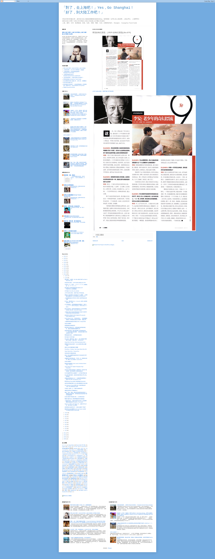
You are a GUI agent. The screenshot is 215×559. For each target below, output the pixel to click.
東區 (80, 478)
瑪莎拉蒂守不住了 (74, 243)
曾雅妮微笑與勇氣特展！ (70, 325)
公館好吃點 (67, 461)
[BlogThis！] (98, 235)
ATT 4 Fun (64, 445)
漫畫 (72, 481)
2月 (66, 428)
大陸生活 (77, 465)
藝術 (72, 485)
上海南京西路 (79, 450)
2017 (65, 264)
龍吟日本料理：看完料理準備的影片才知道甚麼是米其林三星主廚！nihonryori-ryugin (76, 309)
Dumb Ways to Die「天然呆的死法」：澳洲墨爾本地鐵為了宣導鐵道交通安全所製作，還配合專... (76, 319)
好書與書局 (71, 467)
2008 (65, 438)
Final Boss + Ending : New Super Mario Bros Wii (76, 349)
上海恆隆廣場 (83, 452)
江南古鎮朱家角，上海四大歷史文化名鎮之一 (73, 77)
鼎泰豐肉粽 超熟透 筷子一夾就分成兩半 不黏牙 (75, 407)
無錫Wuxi (80, 481)
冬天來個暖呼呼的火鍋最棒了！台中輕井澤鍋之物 (76, 373)
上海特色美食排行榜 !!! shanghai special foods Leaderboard (71, 75)
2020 (65, 258)
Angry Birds (71, 445)
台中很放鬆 (66, 462)
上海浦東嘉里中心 (80, 455)
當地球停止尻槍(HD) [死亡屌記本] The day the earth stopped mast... (75, 316)
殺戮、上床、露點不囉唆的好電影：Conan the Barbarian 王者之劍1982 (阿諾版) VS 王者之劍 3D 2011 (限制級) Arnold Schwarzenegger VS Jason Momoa (87, 522)
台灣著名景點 (81, 462)
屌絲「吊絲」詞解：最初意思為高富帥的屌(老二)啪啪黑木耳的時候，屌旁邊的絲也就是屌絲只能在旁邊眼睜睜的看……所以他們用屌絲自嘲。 (78, 164)
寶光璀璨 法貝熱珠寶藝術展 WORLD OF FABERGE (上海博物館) (74, 288)
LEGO (63, 446)
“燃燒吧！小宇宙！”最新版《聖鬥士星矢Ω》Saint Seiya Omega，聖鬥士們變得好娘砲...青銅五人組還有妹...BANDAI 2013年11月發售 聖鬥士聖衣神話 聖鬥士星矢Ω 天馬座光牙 (78, 113)
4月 (66, 424)
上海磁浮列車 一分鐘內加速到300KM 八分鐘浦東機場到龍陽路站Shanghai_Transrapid (76, 401)
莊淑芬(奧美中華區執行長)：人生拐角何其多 (74, 396)
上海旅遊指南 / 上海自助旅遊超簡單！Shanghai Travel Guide (71, 72)
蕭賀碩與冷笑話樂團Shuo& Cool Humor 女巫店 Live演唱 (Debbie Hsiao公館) (75, 409)
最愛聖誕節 (74, 478)
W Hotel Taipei (77, 446)
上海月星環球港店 (70, 455)
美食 (72, 484)
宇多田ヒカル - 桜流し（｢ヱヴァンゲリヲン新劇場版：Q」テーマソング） (76, 285)
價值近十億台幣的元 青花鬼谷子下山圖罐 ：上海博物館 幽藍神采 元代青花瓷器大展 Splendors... (76, 295)
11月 (66, 277)
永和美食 (65, 479)
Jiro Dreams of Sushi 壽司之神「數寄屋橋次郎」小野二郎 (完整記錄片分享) (76, 386)
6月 (66, 420)
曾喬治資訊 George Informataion (71, 216)
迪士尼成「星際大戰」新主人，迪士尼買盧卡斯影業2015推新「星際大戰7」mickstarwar (76, 339)
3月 (66, 426)
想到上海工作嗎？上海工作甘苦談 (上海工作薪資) (74, 68)
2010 (65, 435)
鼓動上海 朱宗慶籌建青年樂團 (71, 347)
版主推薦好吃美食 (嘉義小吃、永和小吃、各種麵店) (75, 80)
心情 (83, 470)
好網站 (63, 468)
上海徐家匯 (75, 452)
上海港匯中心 (71, 457)
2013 (65, 272)
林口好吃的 (85, 478)
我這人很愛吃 (78, 475)
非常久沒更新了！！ (67, 135)
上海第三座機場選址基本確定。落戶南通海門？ (80, 537)
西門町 (81, 485)
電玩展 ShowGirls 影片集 (69, 87)
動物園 (73, 461)
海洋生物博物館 (82, 479)
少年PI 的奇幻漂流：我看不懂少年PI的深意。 (103, 91)
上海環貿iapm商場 (81, 457)
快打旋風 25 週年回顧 (69, 337)
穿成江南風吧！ (68, 361)
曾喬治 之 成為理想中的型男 (70, 231)
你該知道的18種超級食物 (70, 353)
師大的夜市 (79, 468)
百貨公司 (70, 482)
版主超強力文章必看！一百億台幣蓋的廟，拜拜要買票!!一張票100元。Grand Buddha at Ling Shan (75, 85)
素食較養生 (66, 484)
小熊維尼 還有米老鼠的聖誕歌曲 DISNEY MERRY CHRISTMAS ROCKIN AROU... (76, 312)
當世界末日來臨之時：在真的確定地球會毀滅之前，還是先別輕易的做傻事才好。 (75, 328)
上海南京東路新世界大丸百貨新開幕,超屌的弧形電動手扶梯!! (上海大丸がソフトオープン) (78, 139)
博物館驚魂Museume (82, 461)
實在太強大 (70, 468)
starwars (76, 448)
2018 (65, 262)
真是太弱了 (79, 482)
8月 (66, 416)
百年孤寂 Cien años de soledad (72, 291)
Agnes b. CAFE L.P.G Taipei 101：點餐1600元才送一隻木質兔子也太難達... (76, 404)
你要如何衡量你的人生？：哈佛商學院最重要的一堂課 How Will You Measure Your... (76, 379)
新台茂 (63, 477)
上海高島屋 (78, 459)
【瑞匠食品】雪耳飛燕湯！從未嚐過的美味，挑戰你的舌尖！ (78, 119)
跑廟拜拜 (85, 487)
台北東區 (74, 462)
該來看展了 (70, 487)
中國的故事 (85, 459)
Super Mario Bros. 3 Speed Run (72, 351)
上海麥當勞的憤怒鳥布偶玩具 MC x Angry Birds (75, 321)
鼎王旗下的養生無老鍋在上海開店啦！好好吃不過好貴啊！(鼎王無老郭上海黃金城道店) (76, 370)
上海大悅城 (68, 452)
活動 (76, 479)
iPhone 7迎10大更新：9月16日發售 (78, 222)
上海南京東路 (71, 449)
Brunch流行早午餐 (80, 445)
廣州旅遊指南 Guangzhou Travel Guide (72, 79)
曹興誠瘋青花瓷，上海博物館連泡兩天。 (74, 335)
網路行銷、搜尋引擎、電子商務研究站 (72, 221)
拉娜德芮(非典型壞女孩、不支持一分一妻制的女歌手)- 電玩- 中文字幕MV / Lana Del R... (76, 359)
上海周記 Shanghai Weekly (78, 451)
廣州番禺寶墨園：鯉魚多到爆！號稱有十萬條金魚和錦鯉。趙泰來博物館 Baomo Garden (78, 155)
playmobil (84, 446)
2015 (65, 268)
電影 (97, 236)
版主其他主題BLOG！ (68, 82)
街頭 (77, 485)
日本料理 (74, 477)
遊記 (76, 488)
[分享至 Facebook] (101, 235)
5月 (66, 422)
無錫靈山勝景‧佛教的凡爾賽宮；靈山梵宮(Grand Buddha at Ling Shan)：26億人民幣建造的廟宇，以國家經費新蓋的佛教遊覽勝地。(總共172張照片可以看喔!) (78, 129)
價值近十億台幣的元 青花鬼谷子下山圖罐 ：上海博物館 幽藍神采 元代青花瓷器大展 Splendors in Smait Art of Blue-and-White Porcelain (78, 104)
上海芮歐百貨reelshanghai (68, 458)
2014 (65, 270)
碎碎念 (85, 482)
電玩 (66, 490)
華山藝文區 (67, 485)
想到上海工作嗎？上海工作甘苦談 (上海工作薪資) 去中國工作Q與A (85, 513)
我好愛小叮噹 (80, 473)
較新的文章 (95, 240)
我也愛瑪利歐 (81, 471)
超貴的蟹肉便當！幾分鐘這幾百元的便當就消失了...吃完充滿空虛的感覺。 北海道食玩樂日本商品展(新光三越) (76, 332)
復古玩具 (76, 470)
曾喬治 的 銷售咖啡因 (68, 185)
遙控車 (81, 488)
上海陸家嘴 (79, 458)
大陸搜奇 (71, 465)
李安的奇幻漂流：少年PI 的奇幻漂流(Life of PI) (75, 282)
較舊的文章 (149, 240)
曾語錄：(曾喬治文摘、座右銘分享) (72, 206)
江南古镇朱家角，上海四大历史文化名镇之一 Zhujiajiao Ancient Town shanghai (78, 95)
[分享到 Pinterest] (103, 235)
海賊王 (63, 481)
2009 (65, 437)
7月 (66, 418)
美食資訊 (78, 484)
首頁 (123, 240)
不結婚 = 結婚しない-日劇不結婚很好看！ (74, 388)
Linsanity (69, 446)
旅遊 (68, 477)
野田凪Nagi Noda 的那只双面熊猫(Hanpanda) (75, 381)
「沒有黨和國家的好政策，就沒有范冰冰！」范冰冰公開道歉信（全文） (78, 177)
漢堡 (68, 481)
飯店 (71, 491)
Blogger (110, 548)
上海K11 (82, 448)
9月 (66, 414)
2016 (65, 266)
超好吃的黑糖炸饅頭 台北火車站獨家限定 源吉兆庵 (76, 383)
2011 (65, 433)
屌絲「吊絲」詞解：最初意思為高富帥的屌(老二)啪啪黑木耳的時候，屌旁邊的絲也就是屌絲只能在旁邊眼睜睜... (76, 393)
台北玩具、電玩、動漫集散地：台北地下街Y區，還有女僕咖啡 (84, 529)
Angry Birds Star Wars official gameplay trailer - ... (76, 342)
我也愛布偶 (73, 471)
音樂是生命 (73, 490)
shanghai (65, 448)
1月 (66, 430)
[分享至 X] (100, 235)
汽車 (71, 479)
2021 (65, 256)
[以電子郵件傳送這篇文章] (96, 235)
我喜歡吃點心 (70, 473)
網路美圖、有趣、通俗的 (69, 175)
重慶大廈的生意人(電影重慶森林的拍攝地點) (74, 398)
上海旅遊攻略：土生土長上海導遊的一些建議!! (73, 69)
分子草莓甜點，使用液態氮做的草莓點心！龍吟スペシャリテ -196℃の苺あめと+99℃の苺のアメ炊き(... (76, 305)
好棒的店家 (81, 467)
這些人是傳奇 (68, 488)
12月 (66, 275)
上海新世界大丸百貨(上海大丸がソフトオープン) (72, 454)
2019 (65, 260)
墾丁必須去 (81, 464)
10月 (66, 412)
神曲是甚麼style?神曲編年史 (71, 390)
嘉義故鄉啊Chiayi (73, 464)
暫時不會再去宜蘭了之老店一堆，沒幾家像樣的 (80, 505)
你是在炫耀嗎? (68, 323)
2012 (65, 274)
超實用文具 (79, 487)
